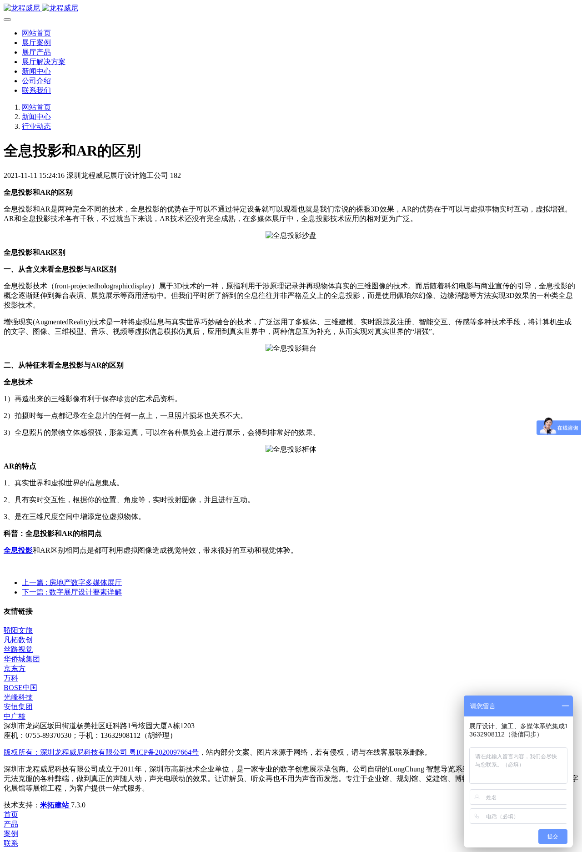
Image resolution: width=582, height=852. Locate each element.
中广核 (14, 716)
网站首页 (36, 33)
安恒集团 (18, 707)
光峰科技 (18, 697)
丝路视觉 (18, 649)
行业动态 (36, 126)
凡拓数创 (18, 640)
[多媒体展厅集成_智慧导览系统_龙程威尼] (291, 8)
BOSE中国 (20, 687)
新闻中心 (36, 117)
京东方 (14, 668)
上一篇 (72, 582)
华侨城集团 (22, 659)
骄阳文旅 (18, 630)
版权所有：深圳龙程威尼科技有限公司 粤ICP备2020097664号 (101, 752)
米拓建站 (55, 805)
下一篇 (72, 592)
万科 (11, 678)
